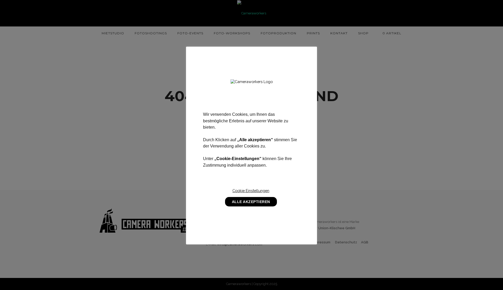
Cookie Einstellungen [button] (250, 190)
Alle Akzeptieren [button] (251, 202)
